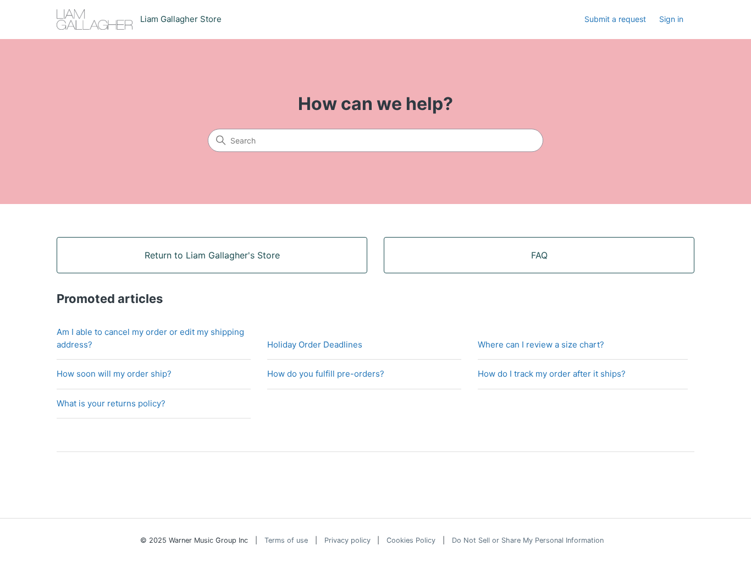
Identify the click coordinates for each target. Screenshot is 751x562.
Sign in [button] (671, 19)
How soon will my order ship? (114, 373)
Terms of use (286, 540)
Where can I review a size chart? (541, 344)
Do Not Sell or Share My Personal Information (528, 540)
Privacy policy (347, 540)
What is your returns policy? (111, 403)
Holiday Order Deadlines (314, 344)
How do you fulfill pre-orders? (325, 373)
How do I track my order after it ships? (552, 373)
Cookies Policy (410, 540)
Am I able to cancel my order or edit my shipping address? (150, 338)
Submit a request (615, 19)
